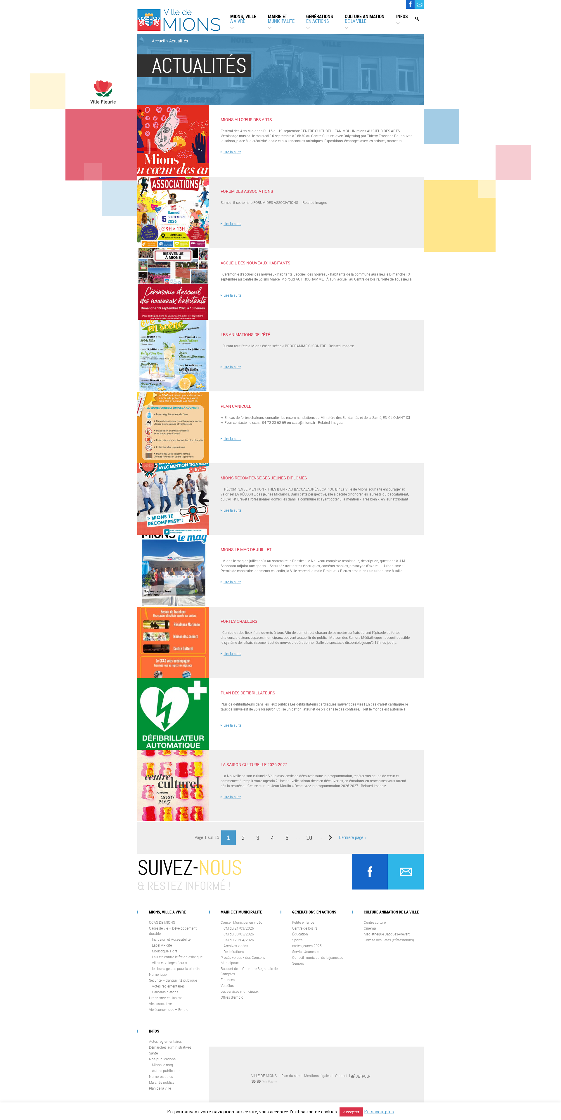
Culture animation (365, 18)
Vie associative (160, 1003)
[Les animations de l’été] (173, 390)
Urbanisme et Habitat (165, 997)
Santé (153, 1053)
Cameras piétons (165, 992)
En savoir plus (379, 1112)
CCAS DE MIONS (162, 922)
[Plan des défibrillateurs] (173, 748)
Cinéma (370, 928)
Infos (402, 16)
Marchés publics (161, 1082)
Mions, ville (243, 18)
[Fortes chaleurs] (173, 676)
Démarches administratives (170, 1047)
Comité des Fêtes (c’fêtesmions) (389, 939)
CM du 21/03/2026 (239, 928)
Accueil (158, 41)
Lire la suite (232, 151)
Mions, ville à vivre (167, 912)
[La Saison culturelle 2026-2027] (173, 820)
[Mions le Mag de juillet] (173, 605)
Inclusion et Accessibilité (171, 939)
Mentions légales (317, 1075)
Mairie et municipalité (241, 912)
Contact (341, 1075)
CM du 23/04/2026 (239, 939)
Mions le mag (162, 1064)
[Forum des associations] (173, 246)
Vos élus (227, 985)
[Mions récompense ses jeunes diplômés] (173, 533)
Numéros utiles (161, 1076)
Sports (297, 939)
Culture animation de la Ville (391, 912)
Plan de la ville (160, 1088)
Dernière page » (353, 837)
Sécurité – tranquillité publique (173, 980)
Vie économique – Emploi (169, 1009)
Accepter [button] (351, 1111)
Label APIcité (162, 945)
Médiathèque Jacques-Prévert (387, 934)
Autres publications (167, 1070)
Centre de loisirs (304, 928)
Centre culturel (375, 922)
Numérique (158, 974)
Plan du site (290, 1075)
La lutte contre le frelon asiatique (177, 956)
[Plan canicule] (173, 461)
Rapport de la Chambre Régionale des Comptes (250, 971)
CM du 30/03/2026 (239, 934)
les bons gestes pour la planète (176, 968)
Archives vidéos (236, 945)
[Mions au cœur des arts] (173, 175)
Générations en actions (314, 912)
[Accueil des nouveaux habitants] (173, 318)
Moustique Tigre (164, 951)
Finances (228, 979)
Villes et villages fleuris (169, 962)
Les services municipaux (240, 991)
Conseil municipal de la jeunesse (317, 957)
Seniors (298, 963)
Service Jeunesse (305, 951)
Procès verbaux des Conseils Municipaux (243, 960)
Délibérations (234, 951)
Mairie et (281, 18)
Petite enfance (303, 922)
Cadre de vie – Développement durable (173, 931)
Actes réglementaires (168, 986)
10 (309, 838)
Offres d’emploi (232, 997)
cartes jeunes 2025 (307, 945)
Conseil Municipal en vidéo (241, 922)
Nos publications (162, 1059)
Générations (319, 18)
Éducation (300, 934)
